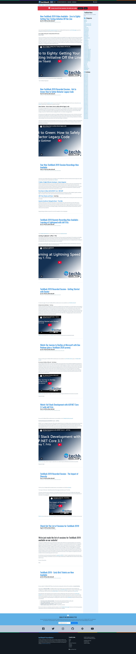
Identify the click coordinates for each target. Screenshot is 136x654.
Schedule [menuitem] (70, 645)
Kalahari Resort (55, 591)
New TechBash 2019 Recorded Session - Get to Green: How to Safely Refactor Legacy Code (58, 90)
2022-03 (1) (86, 95)
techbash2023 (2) (87, 60)
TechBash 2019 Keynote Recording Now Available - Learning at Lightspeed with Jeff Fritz (59, 221)
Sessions (69, 2)
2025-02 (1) (86, 79)
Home (40, 5)
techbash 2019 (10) (87, 49)
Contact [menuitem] (70, 646)
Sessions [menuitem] (70, 644)
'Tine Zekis (60, 201)
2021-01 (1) (86, 101)
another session (50, 103)
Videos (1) (85, 65)
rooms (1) (85, 39)
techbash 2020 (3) (87, 50)
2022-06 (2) (86, 94)
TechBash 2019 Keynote (44, 233)
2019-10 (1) (86, 110)
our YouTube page (73, 30)
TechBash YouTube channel (68, 418)
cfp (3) (85, 26)
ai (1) (85, 22)
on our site (76, 591)
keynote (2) (86, 34)
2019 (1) (85, 21)
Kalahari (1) (86, 32)
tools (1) (85, 63)
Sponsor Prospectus (62, 2)
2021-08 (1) (86, 98)
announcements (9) (87, 25)
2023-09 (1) (86, 85)
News (51, 2)
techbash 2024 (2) (87, 54)
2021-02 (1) (86, 100)
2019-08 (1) (86, 113)
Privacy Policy (86, 641)
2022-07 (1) (86, 93)
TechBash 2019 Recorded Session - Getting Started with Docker (59, 290)
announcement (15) (87, 23)
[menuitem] (51, 2)
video (52, 350)
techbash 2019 (52, 170)
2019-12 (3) (86, 109)
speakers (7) (86, 44)
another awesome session (52, 30)
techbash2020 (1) (87, 59)
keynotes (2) (86, 35)
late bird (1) (86, 36)
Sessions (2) (86, 43)
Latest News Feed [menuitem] (73, 649)
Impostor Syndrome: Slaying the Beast (48, 201)
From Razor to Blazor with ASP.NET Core (48, 191)
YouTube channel (64, 233)
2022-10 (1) (86, 90)
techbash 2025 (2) (87, 55)
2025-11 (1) (86, 75)
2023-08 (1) (86, 86)
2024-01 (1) (86, 82)
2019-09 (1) (86, 112)
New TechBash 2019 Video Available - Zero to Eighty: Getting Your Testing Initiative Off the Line (60, 17)
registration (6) (87, 37)
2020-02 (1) (86, 107)
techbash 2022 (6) (87, 53)
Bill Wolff (61, 191)
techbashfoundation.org (45, 643)
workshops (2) (86, 68)
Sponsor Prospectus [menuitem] (72, 643)
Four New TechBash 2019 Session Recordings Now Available (59, 166)
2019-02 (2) (86, 118)
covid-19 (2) (86, 27)
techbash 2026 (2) (87, 56)
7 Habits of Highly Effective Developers (48, 182)
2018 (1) (85, 20)
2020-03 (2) (86, 105)
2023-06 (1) (86, 87)
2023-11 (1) (86, 84)
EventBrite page (64, 589)
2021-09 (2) (86, 96)
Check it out (41, 335)
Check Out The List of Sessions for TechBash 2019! (59, 525)
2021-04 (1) (86, 99)
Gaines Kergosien (62, 182)
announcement (58, 170)
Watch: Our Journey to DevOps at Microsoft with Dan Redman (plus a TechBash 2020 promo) (60, 346)
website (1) (86, 67)
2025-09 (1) (86, 77)
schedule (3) (86, 40)
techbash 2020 (62, 350)
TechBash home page (65, 607)
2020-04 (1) (86, 104)
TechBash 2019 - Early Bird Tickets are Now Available (57, 573)
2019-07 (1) (86, 114)
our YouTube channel (69, 358)
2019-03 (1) (86, 117)
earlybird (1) (86, 31)
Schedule (74, 2)
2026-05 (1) (86, 74)
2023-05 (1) (86, 89)
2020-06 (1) (86, 103)
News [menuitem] (70, 640)
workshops (70, 597)
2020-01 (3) (86, 108)
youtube (55, 170)
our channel (55, 179)
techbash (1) (86, 48)
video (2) (85, 64)
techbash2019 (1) (87, 58)
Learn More (80, 8)
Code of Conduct (87, 643)
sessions (48, 170)
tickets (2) (86, 62)
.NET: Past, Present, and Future (46, 196)
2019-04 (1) (86, 115)
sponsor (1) (86, 45)
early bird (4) (86, 30)
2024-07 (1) (86, 80)
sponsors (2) (86, 46)
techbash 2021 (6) (87, 51)
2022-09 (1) (86, 91)
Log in (95, 2)
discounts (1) (86, 29)
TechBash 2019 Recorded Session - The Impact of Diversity (59, 475)
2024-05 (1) (86, 81)
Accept (85, 8)
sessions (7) (86, 41)
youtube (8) (86, 69)
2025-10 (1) (86, 76)
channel (52, 335)
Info (55, 2)
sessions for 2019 (60, 555)
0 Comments (42, 170)
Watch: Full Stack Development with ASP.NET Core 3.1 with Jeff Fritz (59, 406)
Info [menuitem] (69, 641)
